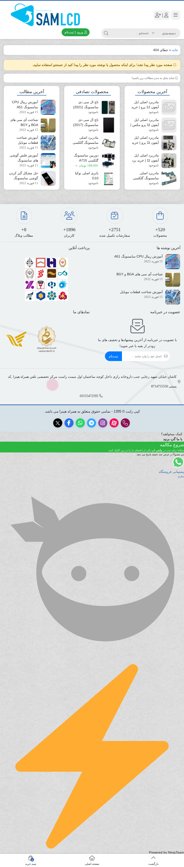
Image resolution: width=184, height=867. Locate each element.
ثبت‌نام (113, 356)
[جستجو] (106, 33)
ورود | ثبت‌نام (74, 32)
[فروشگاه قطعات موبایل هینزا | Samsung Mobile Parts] (47, 15)
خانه (175, 50)
